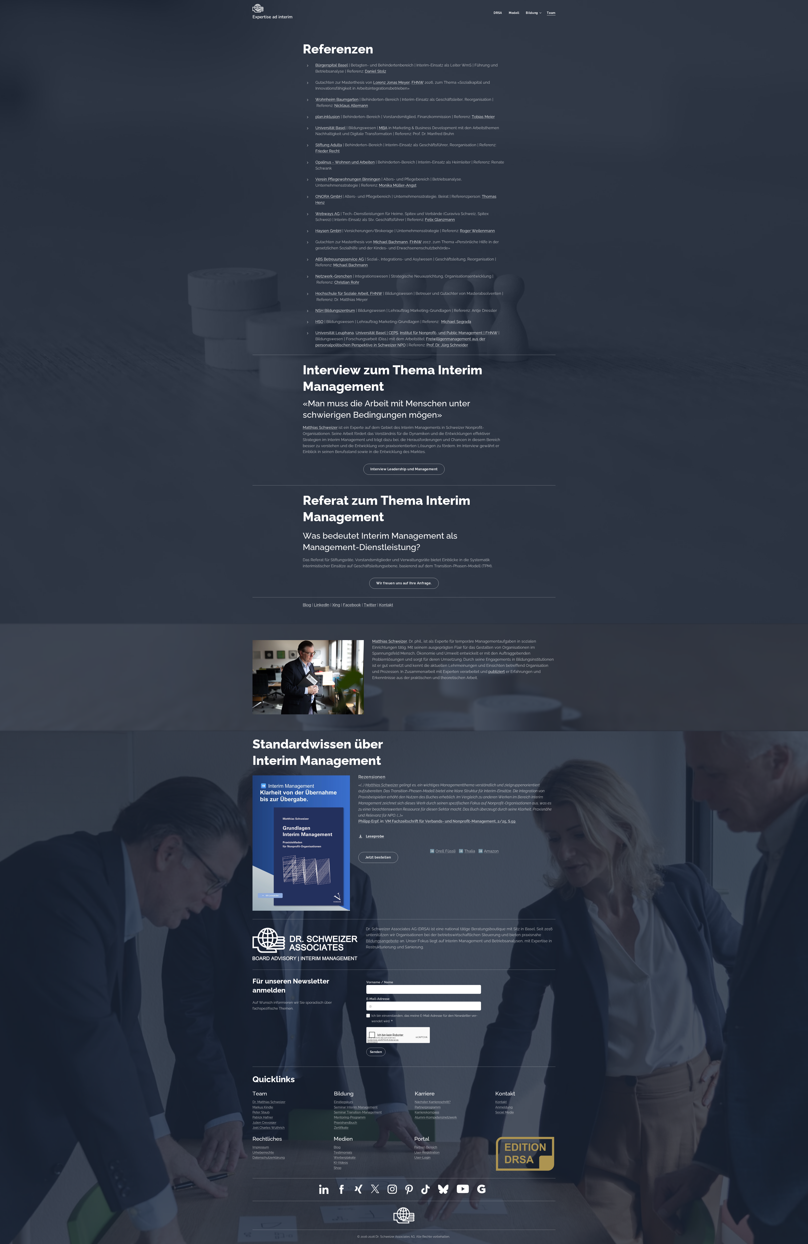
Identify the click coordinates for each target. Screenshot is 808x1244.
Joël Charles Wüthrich (268, 1128)
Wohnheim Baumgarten (337, 99)
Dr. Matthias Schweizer (268, 1102)
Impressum (260, 1147)
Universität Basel (330, 128)
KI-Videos (341, 1162)
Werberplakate (345, 1157)
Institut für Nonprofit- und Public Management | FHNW (448, 333)
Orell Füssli (446, 851)
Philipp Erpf (368, 821)
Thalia (469, 851)
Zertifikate (341, 1128)
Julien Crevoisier (264, 1122)
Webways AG (327, 213)
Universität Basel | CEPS (377, 333)
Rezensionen (371, 776)
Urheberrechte (263, 1152)
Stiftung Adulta (328, 145)
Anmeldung (504, 1107)
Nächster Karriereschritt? (433, 1102)
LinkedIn (321, 605)
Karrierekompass (427, 1112)
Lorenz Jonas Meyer (391, 82)
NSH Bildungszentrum (335, 310)
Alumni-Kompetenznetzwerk (436, 1117)
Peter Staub (261, 1112)
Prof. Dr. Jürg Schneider (447, 345)
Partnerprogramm (428, 1107)
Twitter (370, 605)
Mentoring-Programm (349, 1117)
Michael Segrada (456, 321)
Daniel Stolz (375, 71)
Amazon (491, 851)
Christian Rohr (346, 282)
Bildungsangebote (382, 941)
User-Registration (427, 1152)
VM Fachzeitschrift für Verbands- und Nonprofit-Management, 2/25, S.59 (450, 821)
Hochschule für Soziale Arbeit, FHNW (348, 293)
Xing (336, 605)
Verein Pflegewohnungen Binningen (347, 179)
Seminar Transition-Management (358, 1112)
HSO (319, 321)
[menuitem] (499, 13)
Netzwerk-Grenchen (333, 276)
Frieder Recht (327, 151)
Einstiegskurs (343, 1102)
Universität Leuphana (334, 333)
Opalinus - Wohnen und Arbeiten (345, 162)
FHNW (418, 82)
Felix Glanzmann (440, 219)
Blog (307, 605)
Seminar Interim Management (355, 1107)
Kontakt (386, 605)
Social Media (504, 1112)
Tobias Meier (483, 116)
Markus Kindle (262, 1107)
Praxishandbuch (345, 1122)
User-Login (422, 1157)
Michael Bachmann (390, 242)
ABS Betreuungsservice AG (339, 259)
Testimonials (343, 1152)
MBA (383, 128)
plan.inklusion (327, 116)
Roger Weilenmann (477, 231)
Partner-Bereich (425, 1147)
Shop (337, 1168)
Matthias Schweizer (320, 427)
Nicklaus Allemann (351, 105)
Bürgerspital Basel (331, 65)
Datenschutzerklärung (268, 1157)
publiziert (496, 671)
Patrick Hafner (262, 1117)
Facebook (352, 605)
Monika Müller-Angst (397, 185)
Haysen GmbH (328, 231)
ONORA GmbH (328, 196)
